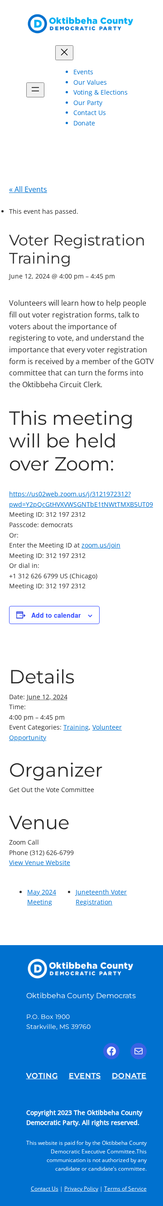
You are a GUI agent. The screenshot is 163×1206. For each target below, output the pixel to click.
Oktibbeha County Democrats (81, 995)
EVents (85, 1075)
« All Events (28, 189)
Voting (42, 1075)
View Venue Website (39, 862)
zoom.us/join (101, 545)
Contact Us (44, 1188)
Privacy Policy (81, 1188)
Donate (129, 1075)
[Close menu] (64, 52)
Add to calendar (56, 615)
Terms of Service (125, 1188)
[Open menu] (35, 89)
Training (76, 727)
